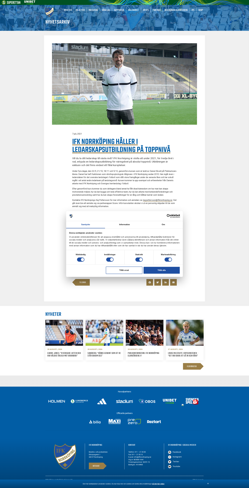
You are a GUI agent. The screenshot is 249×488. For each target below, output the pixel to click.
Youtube (176, 466)
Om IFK (146, 10)
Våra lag (106, 10)
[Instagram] (169, 457)
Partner (157, 10)
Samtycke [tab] (85, 224)
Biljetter (80, 10)
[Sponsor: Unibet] (29, 3)
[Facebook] (169, 452)
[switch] (110, 259)
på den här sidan (158, 484)
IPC (193, 10)
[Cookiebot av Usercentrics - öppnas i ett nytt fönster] (168, 216)
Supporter (119, 10)
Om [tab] (163, 224)
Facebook (177, 452)
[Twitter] (169, 461)
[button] (149, 282)
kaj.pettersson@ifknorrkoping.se (157, 200)
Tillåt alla (162, 270)
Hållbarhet (133, 10)
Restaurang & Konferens (176, 10)
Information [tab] (124, 224)
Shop (200, 10)
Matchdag (93, 10)
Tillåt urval (124, 270)
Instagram (177, 457)
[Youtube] (169, 466)
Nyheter (68, 10)
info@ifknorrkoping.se (142, 457)
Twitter (176, 462)
